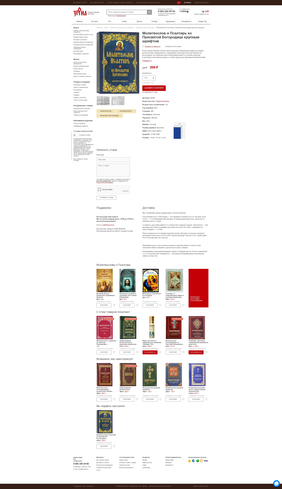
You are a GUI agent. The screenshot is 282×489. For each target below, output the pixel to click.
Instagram (168, 462)
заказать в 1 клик (151, 92)
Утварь (155, 21)
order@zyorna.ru (163, 15)
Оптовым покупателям (103, 467)
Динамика (90, 486)
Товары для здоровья (80, 115)
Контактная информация (104, 465)
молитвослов (105, 111)
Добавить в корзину (154, 88)
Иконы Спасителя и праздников (80, 63)
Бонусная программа (126, 467)
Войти (188, 2)
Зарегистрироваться (201, 2)
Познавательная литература (83, 45)
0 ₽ (179, 3)
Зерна (80, 12)
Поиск (149, 12)
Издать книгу (123, 460)
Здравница (170, 21)
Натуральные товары (83, 106)
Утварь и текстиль (79, 97)
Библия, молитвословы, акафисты (122, 27)
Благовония (77, 90)
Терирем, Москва (162, 101)
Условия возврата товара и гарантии (120, 2)
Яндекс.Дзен (169, 460)
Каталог (94, 21)
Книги (124, 21)
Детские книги (78, 51)
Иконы (139, 21)
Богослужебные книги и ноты (83, 34)
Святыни (76, 92)
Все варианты (150, 352)
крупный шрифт (126, 111)
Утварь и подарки (81, 82)
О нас (98, 470)
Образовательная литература (79, 48)
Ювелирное (186, 21)
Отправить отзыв (106, 197)
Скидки (201, 21)
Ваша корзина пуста (202, 14)
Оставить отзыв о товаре (127, 462)
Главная (79, 21)
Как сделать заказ (97, 2)
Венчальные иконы (79, 74)
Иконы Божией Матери (81, 66)
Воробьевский (121, 16)
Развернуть (147, 61)
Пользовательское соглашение (160, 486)
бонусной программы (104, 182)
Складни (76, 71)
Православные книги (80, 37)
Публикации (146, 467)
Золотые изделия (79, 123)
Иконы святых (78, 69)
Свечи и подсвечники (80, 87)
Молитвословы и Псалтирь (145, 27)
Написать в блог (124, 465)
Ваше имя (100, 155)
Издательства (147, 462)
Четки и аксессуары (80, 100)
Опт (109, 21)
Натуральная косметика (81, 108)
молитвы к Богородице (109, 115)
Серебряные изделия (80, 126)
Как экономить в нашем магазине (148, 2)
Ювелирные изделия (83, 121)
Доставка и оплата (80, 2)
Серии (144, 465)
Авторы (144, 460)
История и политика (80, 39)
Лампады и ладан (79, 85)
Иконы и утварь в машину (82, 76)
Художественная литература (83, 42)
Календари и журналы (81, 54)
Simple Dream (203, 486)
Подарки (76, 95)
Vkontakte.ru (169, 465)
